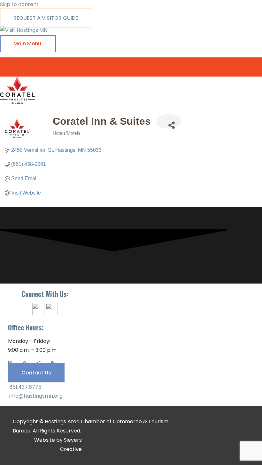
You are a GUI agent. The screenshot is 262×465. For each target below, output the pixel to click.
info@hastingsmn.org (35, 396)
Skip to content (19, 4)
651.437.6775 (25, 387)
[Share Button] (168, 121)
